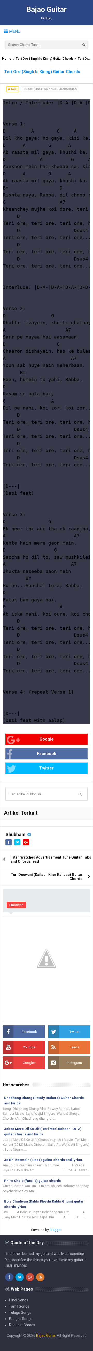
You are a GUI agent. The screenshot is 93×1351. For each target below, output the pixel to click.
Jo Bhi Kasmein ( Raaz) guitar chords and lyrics (43, 1160)
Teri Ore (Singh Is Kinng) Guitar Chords (45, 58)
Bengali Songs (20, 1319)
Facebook (46, 753)
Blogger (55, 1230)
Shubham (15, 834)
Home (6, 58)
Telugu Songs (20, 1312)
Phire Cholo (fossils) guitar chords (32, 1181)
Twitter (46, 768)
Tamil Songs (19, 1306)
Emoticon (16, 905)
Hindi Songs (18, 1300)
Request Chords (22, 1325)
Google (47, 739)
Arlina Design (36, 1340)
